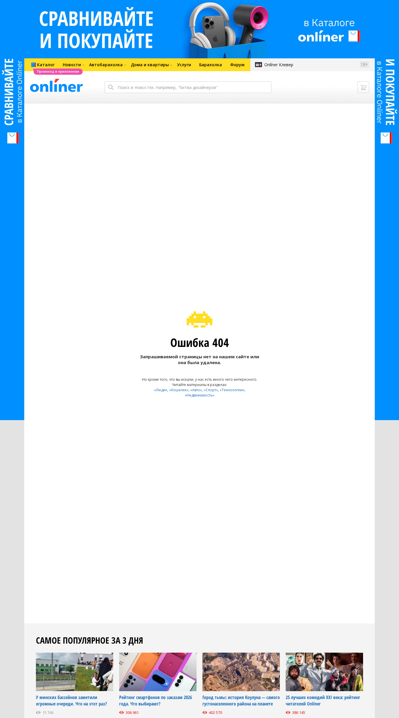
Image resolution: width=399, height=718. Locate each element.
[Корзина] (363, 87)
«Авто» (196, 389)
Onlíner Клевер (278, 64)
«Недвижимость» (199, 395)
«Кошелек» (178, 389)
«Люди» (160, 389)
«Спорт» (211, 389)
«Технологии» (232, 389)
